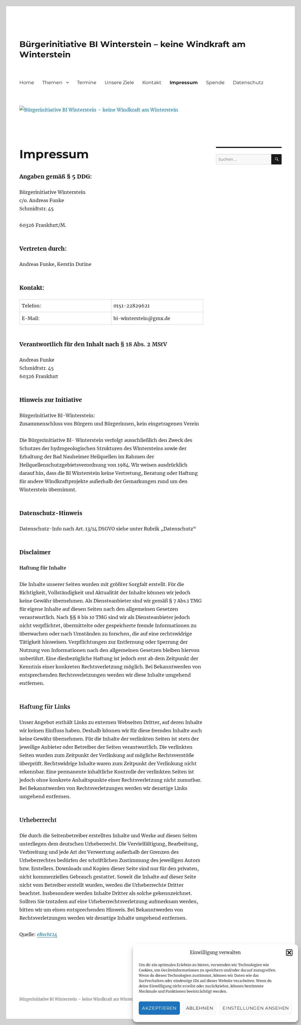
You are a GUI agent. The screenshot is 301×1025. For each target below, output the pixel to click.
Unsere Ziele (119, 82)
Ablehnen (199, 1008)
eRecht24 (47, 934)
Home (26, 82)
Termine (86, 82)
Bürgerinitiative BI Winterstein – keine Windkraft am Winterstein (80, 999)
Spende (215, 82)
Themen (52, 82)
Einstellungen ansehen (256, 1008)
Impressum (184, 82)
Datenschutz (248, 82)
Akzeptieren (159, 1008)
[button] (289, 953)
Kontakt (151, 82)
